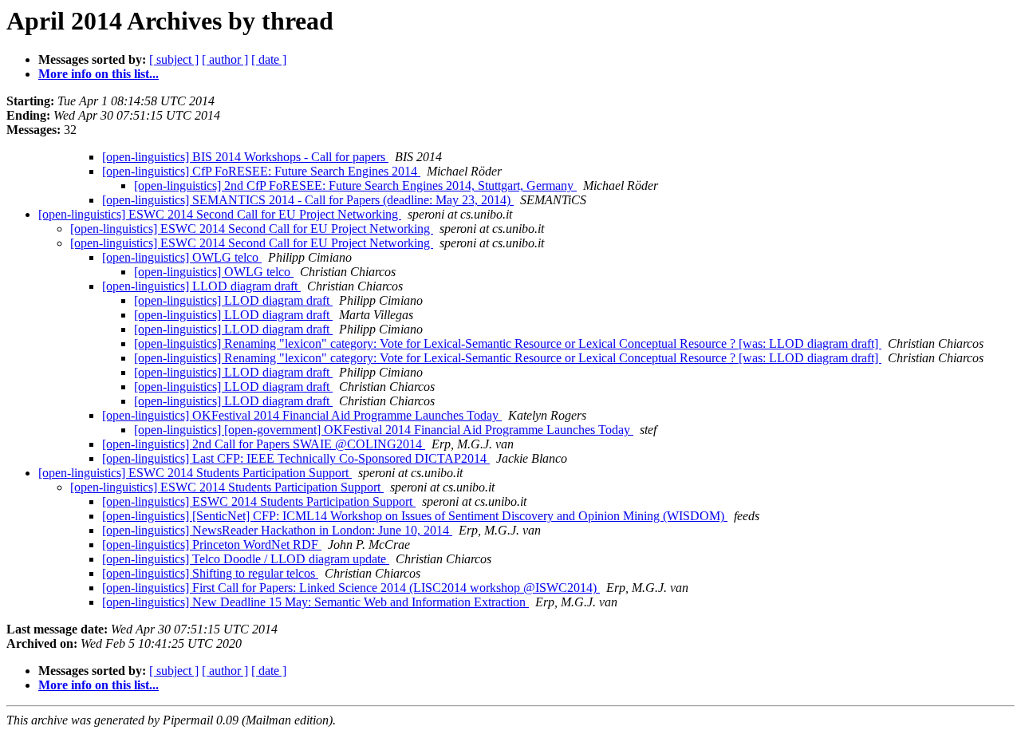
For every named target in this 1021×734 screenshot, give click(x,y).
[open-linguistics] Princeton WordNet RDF (211, 544)
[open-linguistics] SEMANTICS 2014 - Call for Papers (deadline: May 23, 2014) (308, 200)
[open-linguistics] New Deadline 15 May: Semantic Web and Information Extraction (315, 602)
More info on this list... (98, 74)
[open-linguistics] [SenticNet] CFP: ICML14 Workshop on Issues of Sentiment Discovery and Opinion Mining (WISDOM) (414, 516)
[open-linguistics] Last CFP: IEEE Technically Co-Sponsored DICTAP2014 (296, 458)
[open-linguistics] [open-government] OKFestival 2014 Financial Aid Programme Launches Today (383, 429)
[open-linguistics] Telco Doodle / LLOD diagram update (245, 559)
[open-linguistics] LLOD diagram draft (201, 286)
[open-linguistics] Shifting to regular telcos (210, 573)
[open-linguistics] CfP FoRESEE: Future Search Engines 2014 (261, 171)
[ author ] (225, 59)
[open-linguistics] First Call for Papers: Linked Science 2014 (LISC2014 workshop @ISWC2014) (351, 587)
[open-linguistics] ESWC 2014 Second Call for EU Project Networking (219, 214)
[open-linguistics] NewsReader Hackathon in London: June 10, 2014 (277, 530)
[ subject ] (174, 59)
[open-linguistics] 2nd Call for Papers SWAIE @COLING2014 (263, 444)
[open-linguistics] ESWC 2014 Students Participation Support (195, 472)
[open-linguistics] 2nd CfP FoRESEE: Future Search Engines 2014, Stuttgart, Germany (355, 185)
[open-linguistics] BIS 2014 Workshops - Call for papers (245, 157)
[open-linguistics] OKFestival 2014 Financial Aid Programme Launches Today (302, 415)
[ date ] (268, 59)
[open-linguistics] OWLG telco (182, 257)
